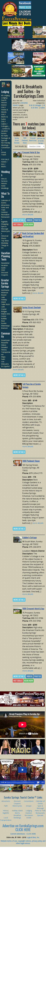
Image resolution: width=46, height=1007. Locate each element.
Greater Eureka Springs (5, 283)
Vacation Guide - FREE (4, 267)
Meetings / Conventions (5, 147)
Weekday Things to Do (4, 245)
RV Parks (4, 136)
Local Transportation (5, 819)
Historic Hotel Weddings (5, 185)
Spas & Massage (4, 227)
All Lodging (5, 95)
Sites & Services (4, 180)
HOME (28, 818)
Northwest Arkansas (5, 291)
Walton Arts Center (5, 315)
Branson (4, 328)
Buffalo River (4, 319)
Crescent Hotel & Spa (32, 139)
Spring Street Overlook (16, 140)
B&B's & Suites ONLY (4, 119)
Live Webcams (5, 362)
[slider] (20, 782)
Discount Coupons (4, 273)
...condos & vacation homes (5, 130)
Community (5, 334)
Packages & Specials (5, 139)
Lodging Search (4, 99)
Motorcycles (17, 806)
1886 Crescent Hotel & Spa (33, 608)
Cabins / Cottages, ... (5, 125)
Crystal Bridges (4, 310)
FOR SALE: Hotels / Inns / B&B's (5, 163)
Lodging (5, 91)
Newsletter (5, 263)
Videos (29, 220)
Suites (42, 107)
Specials (40, 815)
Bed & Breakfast (17, 814)
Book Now (28, 224)
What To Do (5, 195)
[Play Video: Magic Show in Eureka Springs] (22, 770)
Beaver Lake (4, 296)
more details (27, 214)
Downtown (5, 340)
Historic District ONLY (4, 104)
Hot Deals (17, 224)
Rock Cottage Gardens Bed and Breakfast (33, 235)
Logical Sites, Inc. (33, 837)
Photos (37, 220)
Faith (3, 359)
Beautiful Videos (4, 343)
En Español (5, 366)
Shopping (4, 224)
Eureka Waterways (5, 324)
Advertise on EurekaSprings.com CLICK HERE (23, 827)
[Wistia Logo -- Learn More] (38, 782)
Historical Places (4, 237)
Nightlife (4, 222)
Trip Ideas (5, 240)
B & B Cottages (35, 105)
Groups (28, 806)
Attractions (5, 205)
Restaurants (40, 813)
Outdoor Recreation (5, 213)
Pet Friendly (5, 143)
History (5, 810)
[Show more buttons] (42, 782)
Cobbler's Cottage (29, 537)
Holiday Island (4, 300)
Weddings (5, 173)
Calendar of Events (5, 201)
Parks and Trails (5, 208)
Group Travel (3, 153)
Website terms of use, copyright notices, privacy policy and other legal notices (23, 842)
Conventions (28, 801)
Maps (3, 357)
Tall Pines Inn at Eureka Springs (41, 140)
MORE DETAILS (19, 220)
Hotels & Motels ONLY (4, 111)
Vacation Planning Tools (5, 256)
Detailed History (4, 348)
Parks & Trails (40, 810)
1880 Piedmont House (25, 140)
